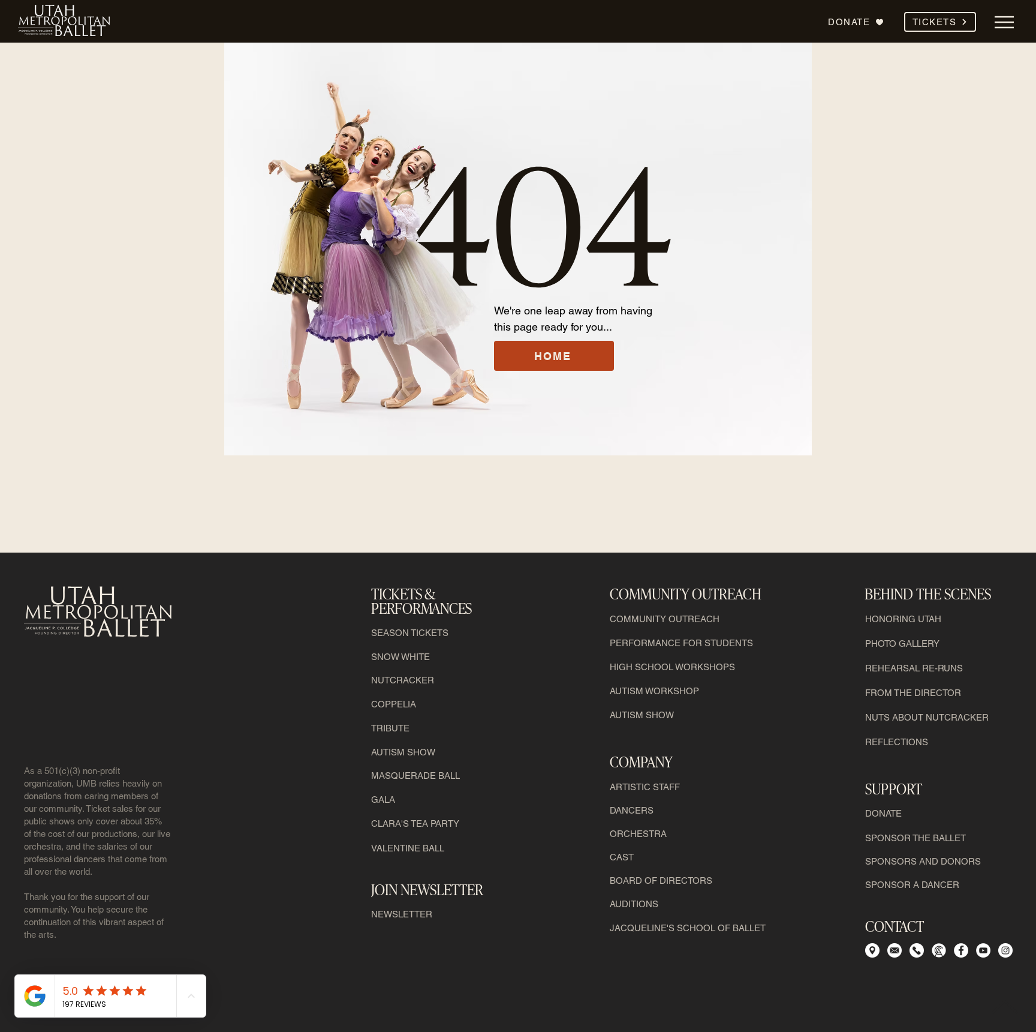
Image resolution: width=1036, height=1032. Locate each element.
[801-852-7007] (939, 950)
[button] (940, 22)
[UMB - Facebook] (961, 950)
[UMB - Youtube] (983, 950)
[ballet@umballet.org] (894, 950)
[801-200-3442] (916, 950)
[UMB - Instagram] (1005, 950)
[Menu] (1004, 22)
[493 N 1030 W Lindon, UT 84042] (872, 950)
